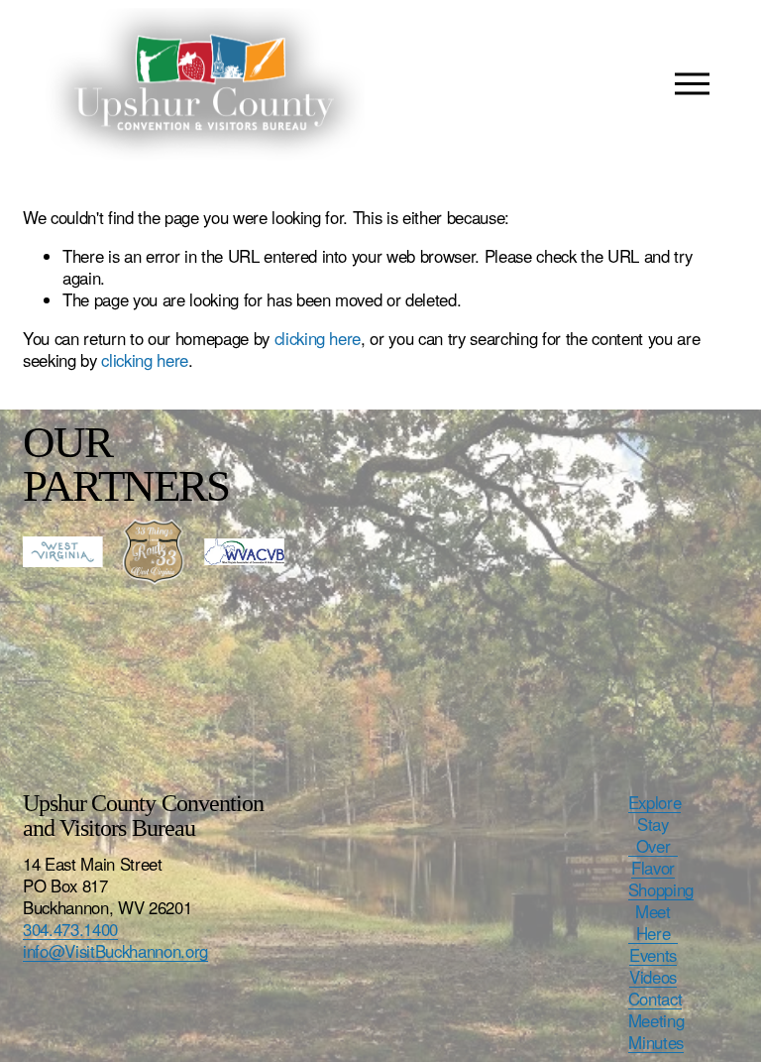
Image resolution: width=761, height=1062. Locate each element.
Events (653, 955)
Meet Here (653, 922)
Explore (655, 802)
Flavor (653, 868)
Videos (653, 977)
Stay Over (653, 835)
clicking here (318, 338)
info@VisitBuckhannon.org (115, 951)
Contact (655, 998)
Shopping (661, 889)
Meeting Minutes (656, 1031)
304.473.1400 (70, 929)
